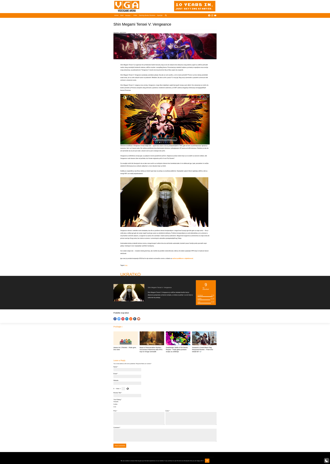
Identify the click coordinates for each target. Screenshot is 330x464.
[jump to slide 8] (171, 142)
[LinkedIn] (126, 318)
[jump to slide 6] (167, 142)
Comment (116, 427)
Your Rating (117, 399)
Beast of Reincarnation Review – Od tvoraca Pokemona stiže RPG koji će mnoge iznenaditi (151, 349)
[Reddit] (130, 318)
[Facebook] (209, 15)
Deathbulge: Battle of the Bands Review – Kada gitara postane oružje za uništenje (177, 349)
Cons (167, 411)
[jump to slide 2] (159, 142)
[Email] (138, 318)
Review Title (117, 392)
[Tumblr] (134, 318)
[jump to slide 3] (161, 142)
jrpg (126, 265)
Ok (207, 461)
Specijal (159, 15)
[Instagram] (212, 15)
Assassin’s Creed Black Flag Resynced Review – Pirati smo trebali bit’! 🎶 (202, 349)
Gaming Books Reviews (147, 15)
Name (115, 367)
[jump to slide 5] (165, 142)
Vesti (121, 15)
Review (127, 15)
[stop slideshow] (172, 142)
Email (115, 373)
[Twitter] (118, 318)
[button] (326, 460)
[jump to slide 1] (157, 142)
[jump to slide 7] (169, 142)
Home (116, 15)
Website (115, 380)
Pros (115, 411)
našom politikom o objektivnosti (182, 258)
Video (135, 15)
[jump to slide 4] (163, 142)
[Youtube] (215, 15)
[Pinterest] (122, 318)
